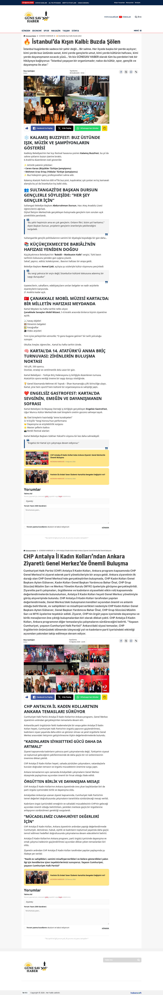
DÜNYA (75, 31)
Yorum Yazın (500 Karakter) (35, 506)
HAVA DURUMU (83, 3)
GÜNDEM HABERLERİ (46, 36)
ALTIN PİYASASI (55, 3)
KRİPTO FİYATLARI (69, 3)
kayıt (60, 496)
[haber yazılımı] (136, 992)
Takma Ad (28, 493)
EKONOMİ (36, 31)
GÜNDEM (26, 31)
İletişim (137, 2)
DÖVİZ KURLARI (41, 3)
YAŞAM (66, 31)
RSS (25, 993)
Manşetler (130, 2)
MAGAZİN (55, 31)
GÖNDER (105, 527)
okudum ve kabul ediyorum (48, 527)
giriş (46, 496)
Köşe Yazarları (119, 2)
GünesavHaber (30, 36)
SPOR (46, 31)
